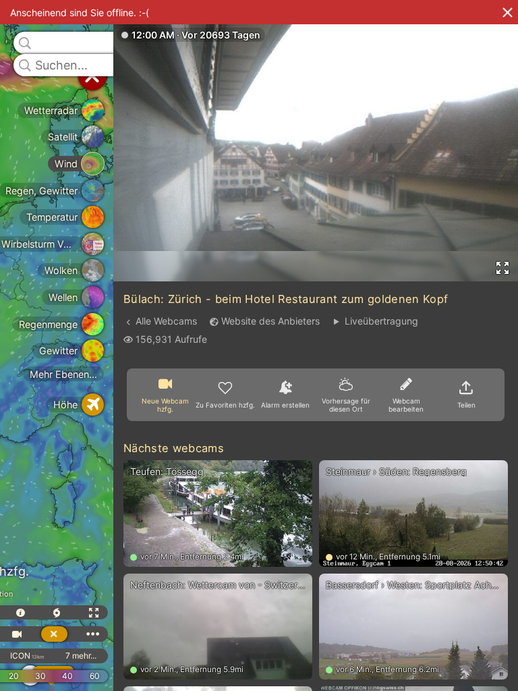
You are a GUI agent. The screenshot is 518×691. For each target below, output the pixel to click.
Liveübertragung (381, 321)
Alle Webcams (166, 321)
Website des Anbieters (270, 321)
